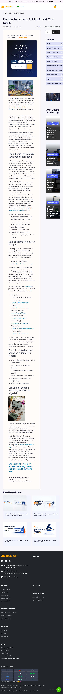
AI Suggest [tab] (22, 61)
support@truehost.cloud (11, 577)
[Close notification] (60, 2)
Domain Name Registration (16, 13)
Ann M (9, 26)
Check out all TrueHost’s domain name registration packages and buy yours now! (20, 468)
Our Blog (3, 633)
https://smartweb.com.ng (20, 308)
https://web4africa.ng (19, 313)
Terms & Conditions (7, 648)
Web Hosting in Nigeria (52, 176)
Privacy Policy (5, 650)
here (29, 291)
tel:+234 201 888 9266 (10, 571)
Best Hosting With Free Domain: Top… (51, 185)
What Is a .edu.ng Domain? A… (52, 161)
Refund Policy (5, 653)
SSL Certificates (6, 619)
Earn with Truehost (38, 597)
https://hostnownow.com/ (20, 302)
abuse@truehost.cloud (12, 658)
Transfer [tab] (29, 61)
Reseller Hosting (37, 600)
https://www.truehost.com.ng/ (22, 264)
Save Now (50, 1)
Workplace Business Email (9, 612)
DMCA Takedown (6, 655)
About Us (4, 630)
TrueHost (28, 286)
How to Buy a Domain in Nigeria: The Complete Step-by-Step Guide (16, 514)
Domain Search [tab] (14, 61)
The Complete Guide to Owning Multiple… (51, 132)
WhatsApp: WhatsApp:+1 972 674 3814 (15, 573)
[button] (20, 6)
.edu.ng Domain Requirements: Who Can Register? (52, 211)
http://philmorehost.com (20, 334)
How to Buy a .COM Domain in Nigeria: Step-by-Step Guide (45, 514)
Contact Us (4, 636)
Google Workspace (6, 615)
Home (4, 13)
